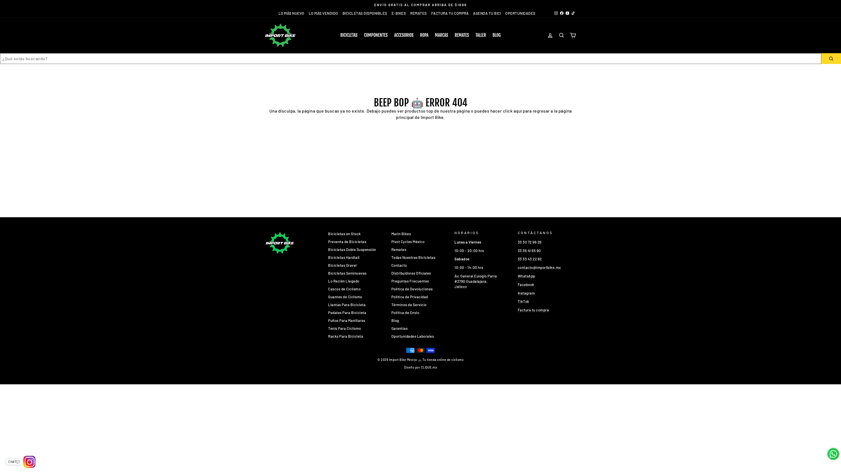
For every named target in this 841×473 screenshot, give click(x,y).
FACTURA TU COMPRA (450, 13)
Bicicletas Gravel (342, 265)
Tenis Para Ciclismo (344, 328)
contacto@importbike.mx (539, 267)
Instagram (526, 293)
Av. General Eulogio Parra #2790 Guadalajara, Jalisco (475, 281)
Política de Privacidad (409, 297)
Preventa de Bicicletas (347, 241)
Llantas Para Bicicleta (347, 304)
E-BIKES (399, 13)
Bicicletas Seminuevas (347, 273)
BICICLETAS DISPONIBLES (365, 13)
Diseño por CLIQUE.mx (420, 367)
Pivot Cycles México (408, 241)
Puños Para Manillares (346, 320)
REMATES (418, 13)
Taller (480, 35)
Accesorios (403, 35)
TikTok (523, 301)
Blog (497, 35)
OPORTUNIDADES (520, 13)
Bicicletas (348, 35)
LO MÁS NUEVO (291, 13)
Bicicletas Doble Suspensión (352, 249)
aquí (518, 110)
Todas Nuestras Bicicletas (413, 257)
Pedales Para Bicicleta (347, 312)
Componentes (376, 35)
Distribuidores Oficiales (411, 273)
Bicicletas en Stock (344, 233)
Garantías (399, 328)
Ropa (424, 35)
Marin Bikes (401, 233)
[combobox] (410, 58)
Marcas (441, 35)
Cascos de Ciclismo (344, 289)
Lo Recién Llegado (343, 281)
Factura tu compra (533, 310)
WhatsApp (526, 276)
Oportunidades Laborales (412, 336)
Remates (462, 35)
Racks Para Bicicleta (345, 336)
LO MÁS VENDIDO (323, 13)
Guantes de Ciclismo (345, 297)
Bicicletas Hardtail (344, 257)
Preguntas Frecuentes (410, 281)
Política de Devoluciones (412, 289)
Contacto (399, 265)
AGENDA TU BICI (487, 13)
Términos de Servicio (409, 304)
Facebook (526, 284)
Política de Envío (405, 312)
